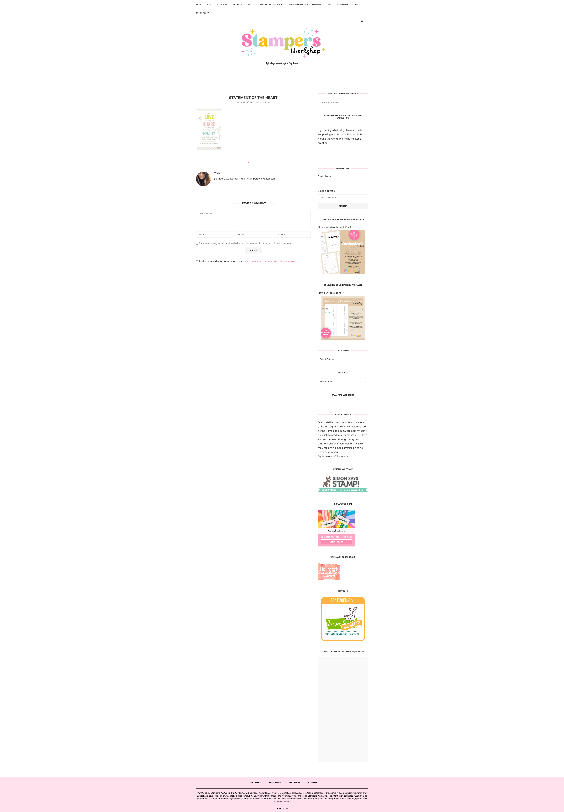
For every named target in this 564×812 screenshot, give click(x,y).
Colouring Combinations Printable (304, 4)
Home (198, 4)
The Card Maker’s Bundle (272, 4)
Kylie (249, 102)
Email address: (326, 190)
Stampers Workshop (343, 395)
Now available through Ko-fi (334, 227)
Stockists (251, 4)
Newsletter (342, 4)
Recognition (221, 4)
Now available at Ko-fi (331, 292)
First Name (324, 176)
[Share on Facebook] (253, 162)
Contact (356, 4)
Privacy (329, 4)
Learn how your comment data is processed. (269, 261)
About (208, 4)
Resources (236, 4)
